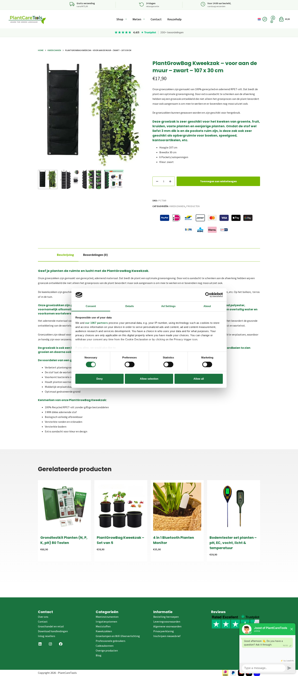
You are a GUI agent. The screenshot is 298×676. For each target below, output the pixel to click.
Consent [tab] (91, 306)
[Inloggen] (272, 21)
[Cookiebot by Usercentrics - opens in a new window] (208, 294)
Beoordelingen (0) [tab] (95, 255)
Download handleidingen (53, 631)
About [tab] (207, 306)
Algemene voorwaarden (167, 626)
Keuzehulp (174, 19)
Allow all (198, 378)
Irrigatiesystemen (106, 621)
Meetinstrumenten (107, 616)
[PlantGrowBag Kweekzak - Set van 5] (121, 507)
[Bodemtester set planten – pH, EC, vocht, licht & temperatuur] (234, 507)
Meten (137, 19)
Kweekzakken (177, 206)
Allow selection (149, 378)
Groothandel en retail (51, 626)
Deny (99, 378)
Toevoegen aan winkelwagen (218, 181)
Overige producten (107, 650)
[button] (259, 19)
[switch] (130, 364)
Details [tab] (129, 306)
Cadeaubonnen (104, 645)
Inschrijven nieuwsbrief (167, 636)
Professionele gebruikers (110, 641)
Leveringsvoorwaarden (166, 621)
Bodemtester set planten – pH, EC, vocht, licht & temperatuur (233, 542)
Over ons (43, 616)
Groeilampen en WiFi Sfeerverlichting (118, 636)
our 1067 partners (96, 322)
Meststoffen (103, 626)
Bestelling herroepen (166, 616)
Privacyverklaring (163, 631)
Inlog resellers (46, 636)
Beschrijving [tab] (65, 255)
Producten (193, 206)
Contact (156, 19)
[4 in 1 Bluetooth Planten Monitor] (177, 507)
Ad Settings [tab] (168, 306)
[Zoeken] (264, 19)
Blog (98, 655)
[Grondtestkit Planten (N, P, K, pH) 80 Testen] (64, 507)
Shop (119, 19)
